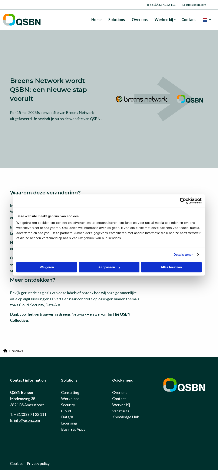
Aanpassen (106, 267)
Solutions (116, 19)
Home (96, 19)
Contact (188, 19)
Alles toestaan (171, 267)
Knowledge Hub (125, 417)
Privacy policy (38, 463)
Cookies (16, 463)
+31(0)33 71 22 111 (30, 414)
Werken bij (164, 19)
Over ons (140, 19)
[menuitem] (161, 4)
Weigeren (47, 267)
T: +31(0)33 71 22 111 (161, 4)
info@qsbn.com (27, 420)
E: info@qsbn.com (194, 4)
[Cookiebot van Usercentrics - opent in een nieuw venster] (183, 200)
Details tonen (183, 254)
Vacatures (120, 411)
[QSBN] (24, 19)
